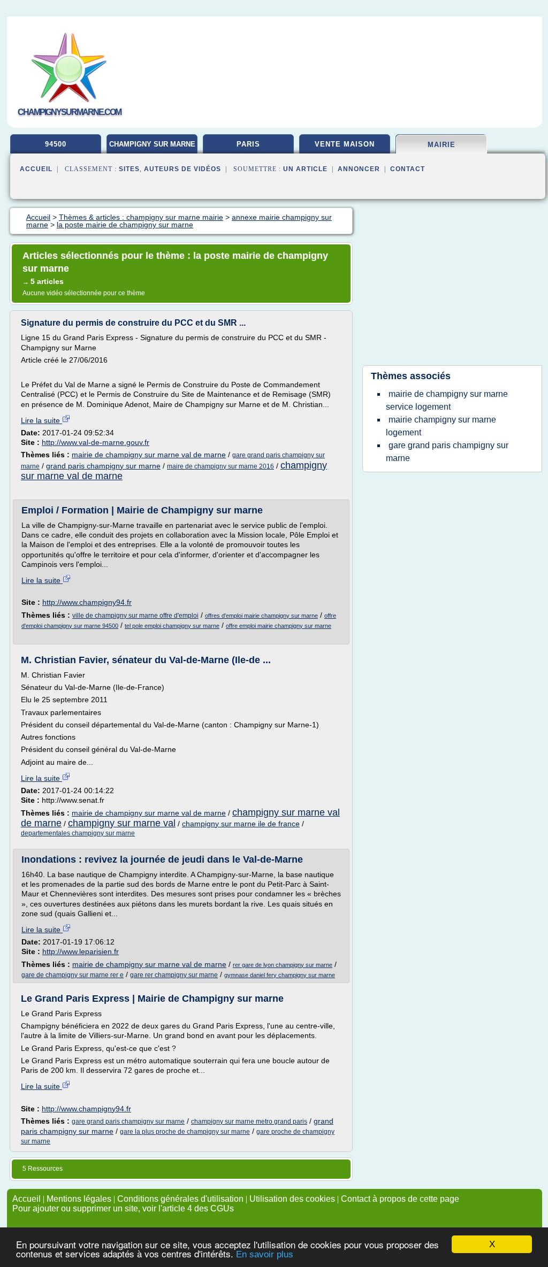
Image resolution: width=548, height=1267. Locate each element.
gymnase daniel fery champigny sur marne (279, 975)
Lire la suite (41, 420)
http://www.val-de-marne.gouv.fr (95, 442)
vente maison (345, 144)
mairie (441, 145)
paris (248, 144)
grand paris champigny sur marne (103, 466)
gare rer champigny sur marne (174, 975)
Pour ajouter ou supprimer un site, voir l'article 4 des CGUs (123, 1208)
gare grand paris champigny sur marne (128, 1121)
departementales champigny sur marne (78, 833)
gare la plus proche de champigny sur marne (185, 1131)
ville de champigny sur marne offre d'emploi (135, 615)
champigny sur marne (152, 144)
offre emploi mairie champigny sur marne (278, 626)
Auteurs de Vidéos (182, 169)
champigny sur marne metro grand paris (249, 1121)
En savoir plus (264, 1254)
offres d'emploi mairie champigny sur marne (261, 615)
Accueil (36, 169)
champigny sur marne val (122, 823)
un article (305, 169)
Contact (407, 169)
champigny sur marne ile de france (241, 823)
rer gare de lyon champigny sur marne (282, 965)
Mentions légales (79, 1198)
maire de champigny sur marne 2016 (220, 466)
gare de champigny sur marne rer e (72, 975)
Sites (129, 169)
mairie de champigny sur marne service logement (447, 400)
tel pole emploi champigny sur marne (172, 626)
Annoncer (359, 169)
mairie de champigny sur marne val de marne (149, 454)
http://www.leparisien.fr (80, 951)
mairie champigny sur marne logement (441, 426)
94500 (55, 144)
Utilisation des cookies (292, 1198)
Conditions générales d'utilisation (180, 1198)
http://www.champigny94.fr (87, 602)
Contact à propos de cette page (400, 1198)
